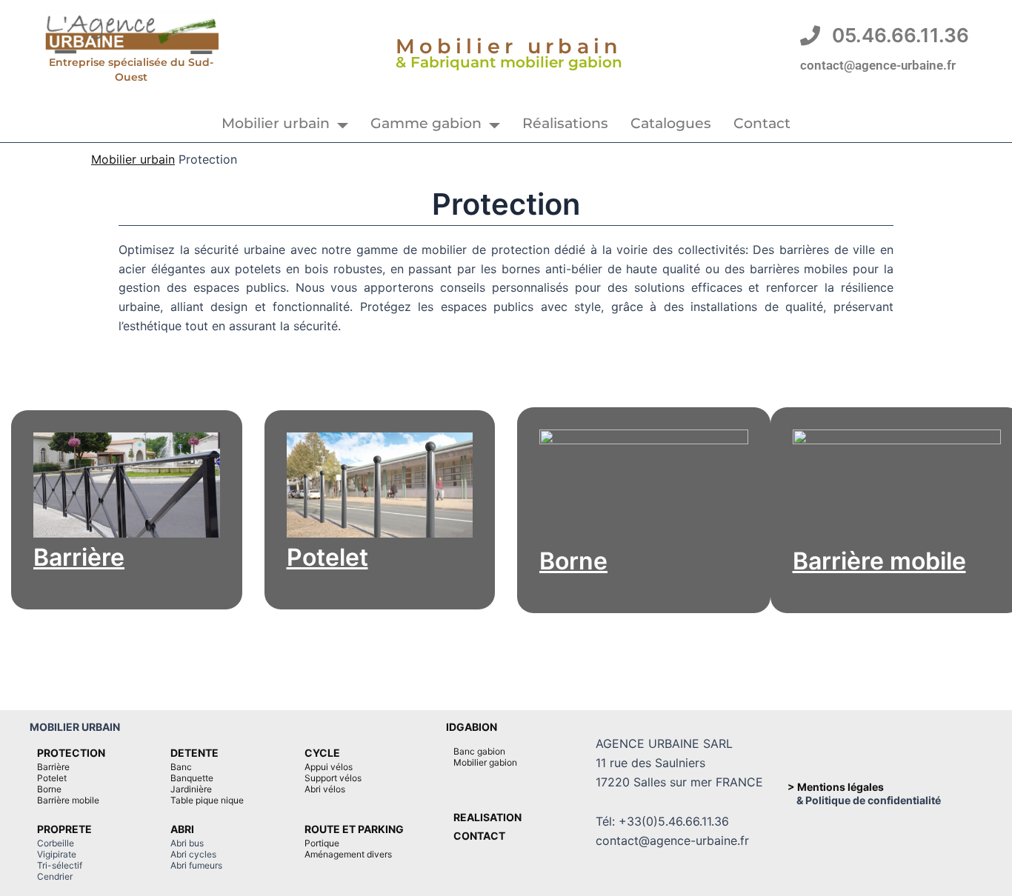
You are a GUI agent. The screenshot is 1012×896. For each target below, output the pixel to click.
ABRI (182, 829)
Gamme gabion (426, 123)
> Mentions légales (836, 786)
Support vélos (333, 777)
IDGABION (471, 727)
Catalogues (670, 123)
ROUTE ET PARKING (354, 829)
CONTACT (479, 835)
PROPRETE (64, 829)
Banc (181, 766)
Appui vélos (328, 766)
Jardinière (191, 789)
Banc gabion (479, 751)
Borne (573, 560)
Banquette (191, 777)
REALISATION (487, 817)
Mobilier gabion (485, 762)
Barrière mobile (879, 560)
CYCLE (322, 752)
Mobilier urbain (276, 123)
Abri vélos (324, 789)
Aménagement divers (348, 854)
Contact (761, 123)
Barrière (78, 557)
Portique (321, 843)
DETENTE (194, 752)
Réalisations (565, 123)
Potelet (327, 557)
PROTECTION (71, 752)
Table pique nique (207, 800)
